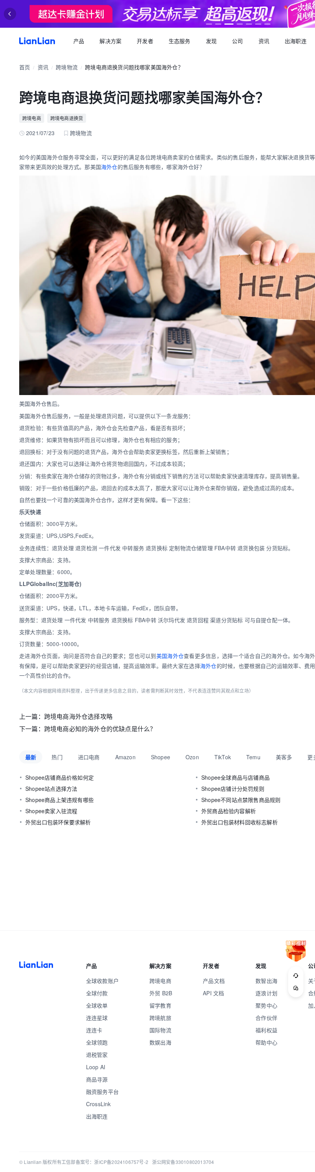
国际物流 (160, 1030)
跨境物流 (67, 67)
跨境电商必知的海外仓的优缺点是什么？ (100, 728)
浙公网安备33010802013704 (183, 1162)
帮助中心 (266, 1042)
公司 (237, 41)
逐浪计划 (266, 993)
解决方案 (110, 41)
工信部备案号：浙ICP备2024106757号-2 (104, 1162)
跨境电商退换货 (66, 118)
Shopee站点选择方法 (51, 788)
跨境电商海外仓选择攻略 (78, 716)
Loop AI (95, 1067)
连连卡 (94, 1030)
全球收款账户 (102, 980)
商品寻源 (97, 1079)
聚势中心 (266, 1005)
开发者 (145, 41)
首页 (37, 40)
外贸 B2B (160, 993)
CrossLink (98, 1104)
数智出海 (266, 980)
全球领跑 (97, 1042)
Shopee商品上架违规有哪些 (59, 800)
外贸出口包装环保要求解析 (58, 822)
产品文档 (214, 980)
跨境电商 (31, 118)
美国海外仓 (170, 656)
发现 (211, 41)
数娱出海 (160, 1042)
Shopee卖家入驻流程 (51, 811)
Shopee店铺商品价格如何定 (59, 777)
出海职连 (296, 41)
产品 (78, 41)
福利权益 (266, 1030)
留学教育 (160, 1005)
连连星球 (97, 1017)
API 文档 (213, 993)
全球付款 (97, 993)
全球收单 (97, 1005)
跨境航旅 (160, 1017)
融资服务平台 (102, 1091)
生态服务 (180, 41)
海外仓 (109, 167)
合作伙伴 (266, 1017)
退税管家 (97, 1054)
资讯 (264, 41)
